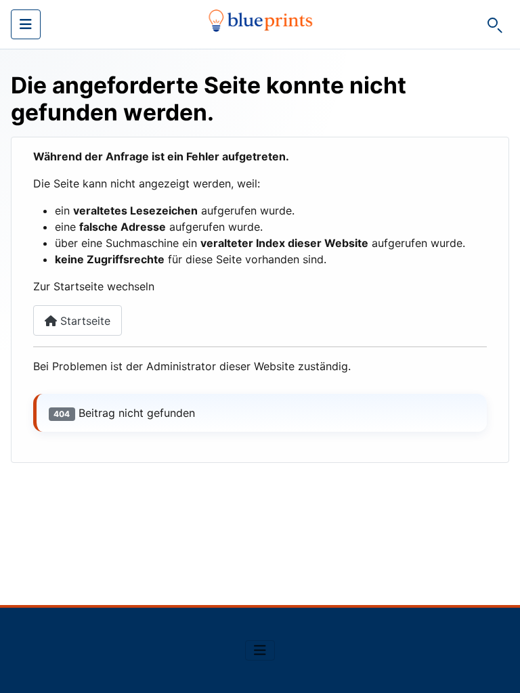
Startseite (83, 321)
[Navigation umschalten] (26, 24)
